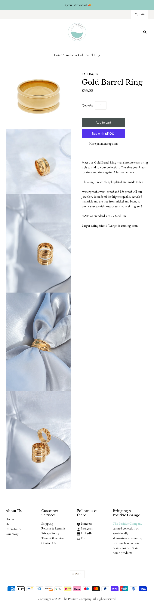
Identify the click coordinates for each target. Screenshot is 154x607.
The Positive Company (127, 524)
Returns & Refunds (53, 528)
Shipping (47, 524)
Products (69, 55)
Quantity (87, 105)
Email (84, 538)
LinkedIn (86, 533)
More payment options (103, 144)
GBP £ (75, 574)
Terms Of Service (52, 538)
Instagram (86, 528)
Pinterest (86, 524)
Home (58, 55)
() (140, 14)
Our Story (12, 534)
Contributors (14, 529)
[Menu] (8, 32)
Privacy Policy (50, 533)
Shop (9, 524)
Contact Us (48, 543)
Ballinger (90, 74)
